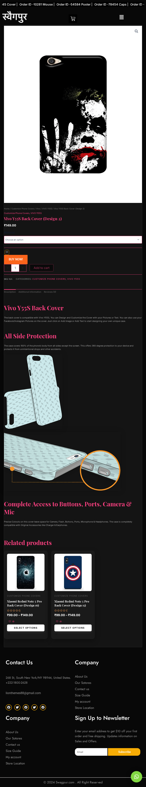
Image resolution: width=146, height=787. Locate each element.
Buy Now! (16, 259)
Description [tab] (10, 292)
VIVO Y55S (47, 208)
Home (7, 208)
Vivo (38, 208)
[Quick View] (13, 621)
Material (9, 232)
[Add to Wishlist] (7, 252)
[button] (121, 17)
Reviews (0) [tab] (50, 292)
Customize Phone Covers (22, 208)
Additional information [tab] (29, 292)
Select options (25, 627)
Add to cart (41, 268)
